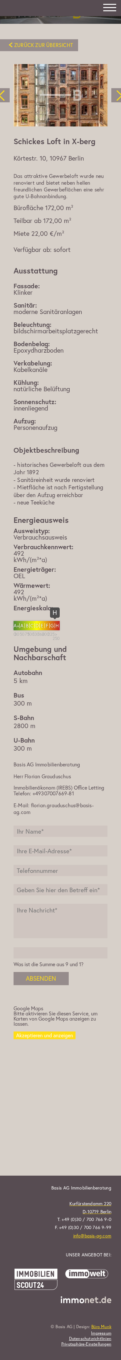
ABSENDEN (41, 978)
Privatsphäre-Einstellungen (86, 1344)
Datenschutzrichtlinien (90, 1338)
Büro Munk (101, 1326)
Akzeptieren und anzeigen (44, 1035)
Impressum (101, 1333)
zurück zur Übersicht (43, 45)
